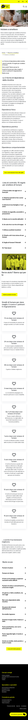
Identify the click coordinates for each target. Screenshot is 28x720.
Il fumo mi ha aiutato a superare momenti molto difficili (12, 579)
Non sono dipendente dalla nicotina (11, 601)
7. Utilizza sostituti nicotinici (11, 230)
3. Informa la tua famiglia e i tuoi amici (12, 205)
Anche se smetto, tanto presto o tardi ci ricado (12, 642)
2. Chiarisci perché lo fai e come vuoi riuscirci (12, 198)
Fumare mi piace (7, 568)
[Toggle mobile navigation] (26, 6)
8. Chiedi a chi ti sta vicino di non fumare (13, 236)
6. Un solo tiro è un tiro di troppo (12, 224)
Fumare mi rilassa (8, 573)
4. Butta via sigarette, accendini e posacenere (13, 212)
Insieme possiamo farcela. (9, 294)
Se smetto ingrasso (8, 614)
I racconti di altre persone (14, 649)
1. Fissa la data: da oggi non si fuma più (12, 191)
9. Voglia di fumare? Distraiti (11, 242)
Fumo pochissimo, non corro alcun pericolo (11, 627)
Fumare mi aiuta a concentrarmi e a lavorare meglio (13, 586)
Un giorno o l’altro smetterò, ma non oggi (12, 593)
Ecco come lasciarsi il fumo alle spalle (14, 172)
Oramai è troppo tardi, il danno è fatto (12, 620)
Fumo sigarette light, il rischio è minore (12, 634)
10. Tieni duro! (6, 248)
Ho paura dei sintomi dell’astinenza (9, 608)
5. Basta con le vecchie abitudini (12, 219)
